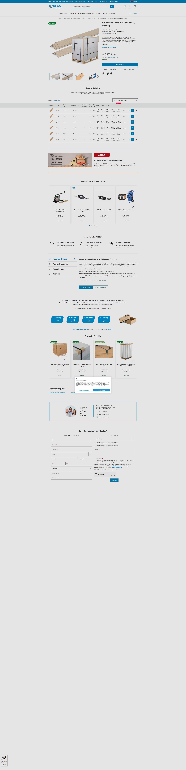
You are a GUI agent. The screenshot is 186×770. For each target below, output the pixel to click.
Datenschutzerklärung (102, 385)
